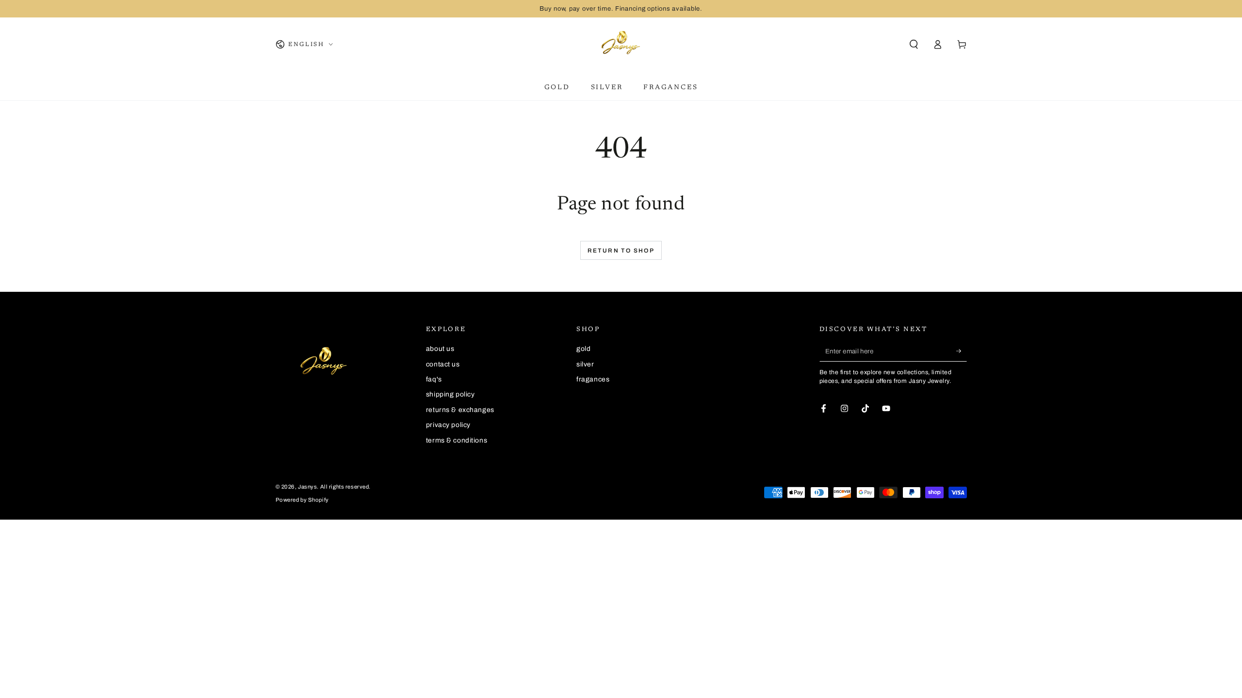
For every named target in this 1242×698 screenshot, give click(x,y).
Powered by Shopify (302, 500)
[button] (914, 44)
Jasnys (307, 487)
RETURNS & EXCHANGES (460, 409)
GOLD (583, 348)
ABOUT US (440, 348)
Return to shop (621, 250)
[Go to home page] (621, 44)
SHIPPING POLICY (450, 394)
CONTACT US (443, 364)
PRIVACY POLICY (448, 424)
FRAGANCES (592, 379)
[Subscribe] (961, 351)
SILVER (585, 364)
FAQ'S (434, 379)
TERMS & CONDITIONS (456, 440)
